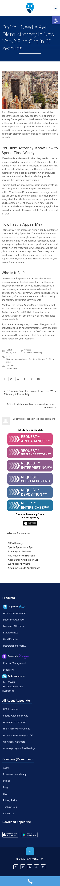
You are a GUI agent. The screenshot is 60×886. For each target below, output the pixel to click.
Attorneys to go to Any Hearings (24, 568)
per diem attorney (37, 359)
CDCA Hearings (15, 543)
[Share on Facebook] (4, 379)
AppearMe (44, 176)
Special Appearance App (20, 547)
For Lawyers (9, 682)
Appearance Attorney (33, 353)
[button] (56, 20)
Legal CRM (8, 670)
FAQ (5, 794)
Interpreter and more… (14, 645)
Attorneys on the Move (19, 551)
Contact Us (8, 813)
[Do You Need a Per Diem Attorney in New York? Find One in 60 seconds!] (30, 8)
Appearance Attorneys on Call (23, 559)
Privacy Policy (10, 800)
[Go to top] (30, 851)
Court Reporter (10, 639)
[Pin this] (31, 379)
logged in (30, 419)
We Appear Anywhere (19, 564)
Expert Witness (10, 632)
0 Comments (11, 368)
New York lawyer (21, 359)
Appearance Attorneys (14, 613)
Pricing (6, 780)
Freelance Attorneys (13, 626)
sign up (15, 328)
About (6, 767)
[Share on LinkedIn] (17, 379)
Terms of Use (10, 807)
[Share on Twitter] (10, 379)
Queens (5, 315)
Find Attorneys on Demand (21, 555)
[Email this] (38, 379)
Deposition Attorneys (13, 619)
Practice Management (14, 663)
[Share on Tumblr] (24, 379)
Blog (5, 787)
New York (29, 134)
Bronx (36, 312)
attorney (9, 359)
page (46, 206)
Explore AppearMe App (15, 774)
